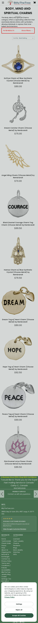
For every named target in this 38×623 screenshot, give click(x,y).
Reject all (19, 610)
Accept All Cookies (19, 615)
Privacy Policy (9, 597)
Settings (19, 604)
